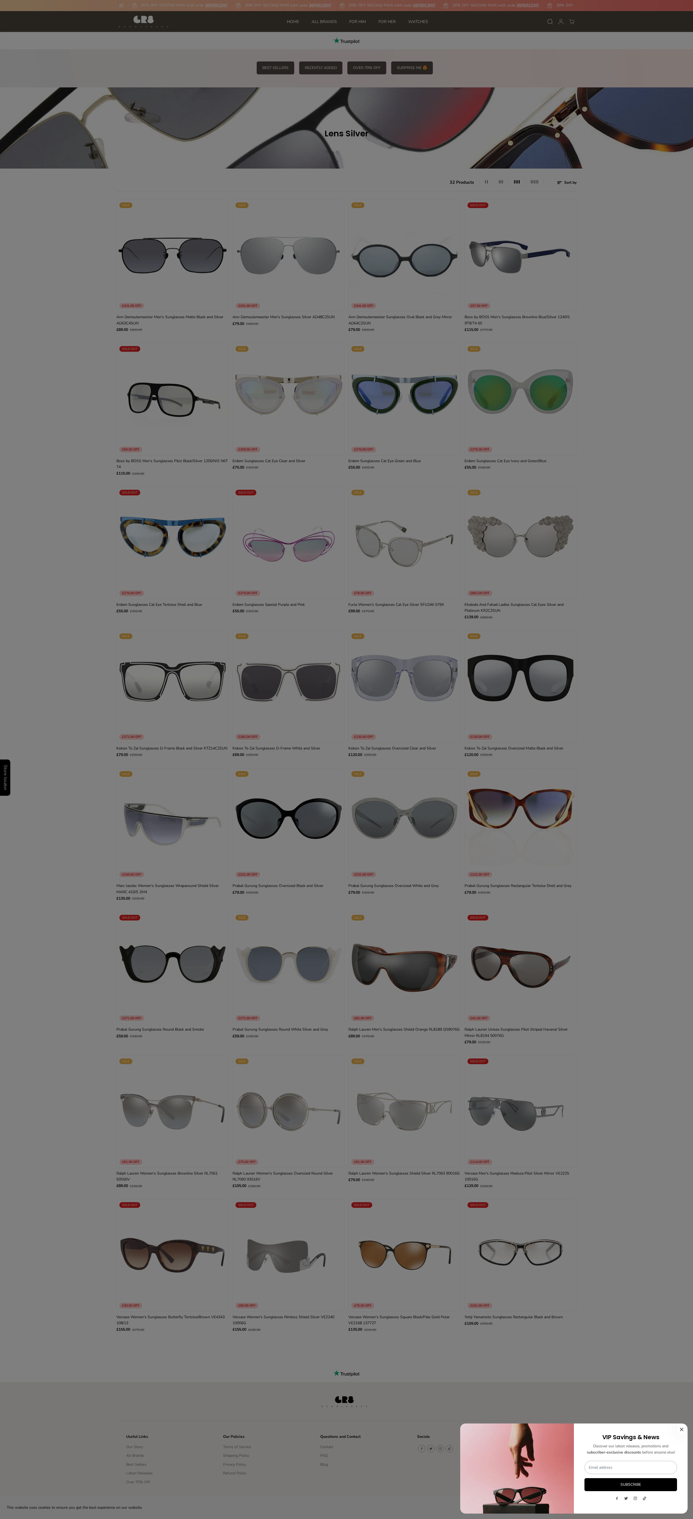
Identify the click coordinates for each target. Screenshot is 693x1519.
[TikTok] (644, 1498)
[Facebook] (617, 1498)
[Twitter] (626, 1498)
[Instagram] (635, 1498)
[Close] (682, 1429)
